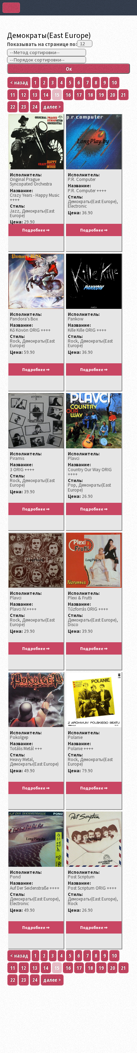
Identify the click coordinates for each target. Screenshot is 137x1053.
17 (79, 94)
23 (23, 106)
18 (90, 94)
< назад (19, 82)
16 (68, 94)
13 (34, 94)
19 (101, 94)
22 (12, 106)
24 (34, 106)
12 (23, 94)
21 (123, 94)
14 (45, 94)
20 (112, 94)
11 (12, 94)
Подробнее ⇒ (36, 230)
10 (114, 82)
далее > (52, 106)
